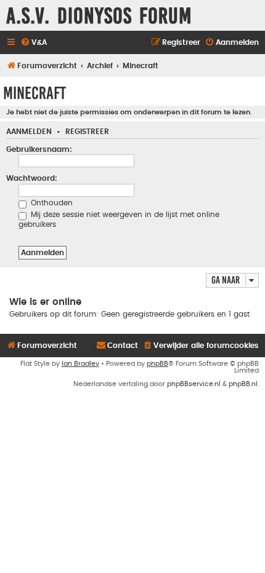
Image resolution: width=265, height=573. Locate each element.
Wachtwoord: (31, 178)
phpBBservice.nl (194, 384)
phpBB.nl (243, 384)
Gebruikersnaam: (39, 149)
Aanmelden (29, 131)
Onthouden (50, 203)
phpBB (157, 363)
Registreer (87, 131)
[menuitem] (33, 42)
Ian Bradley (80, 363)
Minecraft (34, 93)
